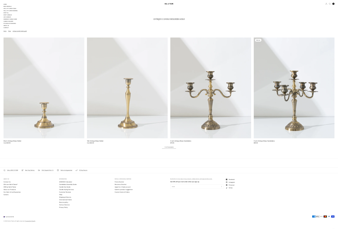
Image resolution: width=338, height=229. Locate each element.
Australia (9, 216)
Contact (6, 27)
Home (5, 4)
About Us (6, 25)
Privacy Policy (63, 207)
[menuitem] (11, 5)
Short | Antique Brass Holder (12, 141)
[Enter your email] (221, 186)
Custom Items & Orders (122, 192)
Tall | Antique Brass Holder (95, 141)
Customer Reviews (65, 192)
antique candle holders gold (20, 31)
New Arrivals (7, 6)
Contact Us (7, 182)
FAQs (60, 195)
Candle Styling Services (66, 189)
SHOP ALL (6, 13)
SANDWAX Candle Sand (10, 19)
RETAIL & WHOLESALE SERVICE (123, 179)
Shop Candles (8, 15)
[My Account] (326, 4)
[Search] (329, 4)
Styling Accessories (10, 23)
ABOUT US (6, 179)
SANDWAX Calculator (65, 182)
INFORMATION (63, 179)
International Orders (65, 200)
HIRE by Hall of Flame (10, 187)
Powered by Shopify (30, 221)
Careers (6, 195)
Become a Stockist (120, 184)
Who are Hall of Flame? (11, 184)
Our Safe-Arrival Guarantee (12, 192)
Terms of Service (64, 205)
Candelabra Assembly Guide (68, 184)
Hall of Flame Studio (10, 8)
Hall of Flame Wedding (11, 10)
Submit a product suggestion (124, 189)
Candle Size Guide (64, 187)
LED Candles (7, 17)
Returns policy (63, 202)
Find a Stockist (119, 182)
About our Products (10, 189)
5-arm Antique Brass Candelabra (264, 141)
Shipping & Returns (65, 197)
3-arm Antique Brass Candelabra (180, 141)
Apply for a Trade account (123, 187)
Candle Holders (8, 21)
